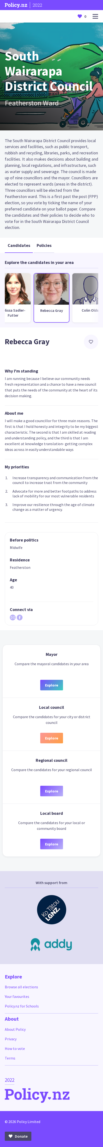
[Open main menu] (95, 16)
